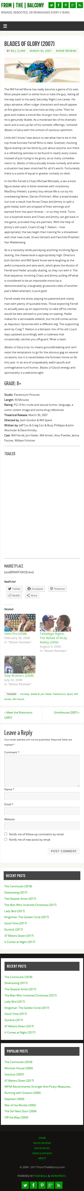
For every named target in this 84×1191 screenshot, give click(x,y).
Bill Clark (18, 51)
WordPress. (59, 1176)
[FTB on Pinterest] (66, 5)
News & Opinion (42, 1153)
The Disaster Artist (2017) (20, 899)
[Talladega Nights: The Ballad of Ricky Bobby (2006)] (55, 623)
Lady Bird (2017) (14, 911)
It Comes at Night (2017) (19, 942)
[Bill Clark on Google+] (73, 5)
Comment (11, 752)
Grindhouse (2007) (67, 712)
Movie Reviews (66, 51)
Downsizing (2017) (15, 892)
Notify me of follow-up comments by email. (36, 834)
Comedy (24, 694)
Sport (70, 694)
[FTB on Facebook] (59, 5)
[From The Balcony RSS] (80, 5)
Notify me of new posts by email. (30, 840)
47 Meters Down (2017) (19, 936)
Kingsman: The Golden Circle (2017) (26, 917)
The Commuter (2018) (18, 886)
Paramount (59, 694)
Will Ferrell (18, 699)
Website (9, 819)
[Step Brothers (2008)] (20, 665)
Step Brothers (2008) (19, 676)
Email (8, 804)
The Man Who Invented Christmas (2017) (30, 905)
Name (9, 789)
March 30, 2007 (40, 51)
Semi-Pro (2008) (15, 634)
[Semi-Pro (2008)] (20, 623)
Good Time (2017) (15, 923)
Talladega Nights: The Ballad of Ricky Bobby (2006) (53, 638)
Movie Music (42, 1148)
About (42, 1158)
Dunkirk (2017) (13, 929)
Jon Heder (46, 694)
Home (42, 1137)
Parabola (40, 1176)
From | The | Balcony (22, 5)
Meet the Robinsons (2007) (18, 715)
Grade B (35, 694)
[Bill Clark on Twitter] (51, 5)
